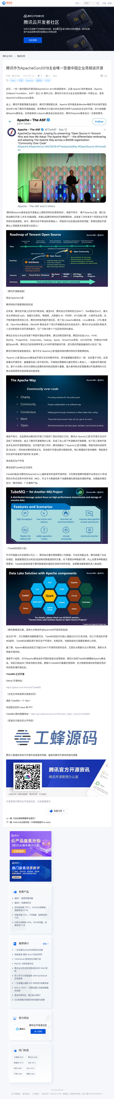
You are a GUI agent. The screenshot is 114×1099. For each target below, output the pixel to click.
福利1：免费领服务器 (23, 898)
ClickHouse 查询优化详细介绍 (27, 959)
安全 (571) (32, 1063)
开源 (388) (18, 1074)
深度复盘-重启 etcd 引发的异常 (28, 954)
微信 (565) (18, 1068)
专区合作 (45, 1094)
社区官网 (33, 40)
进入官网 (38, 1031)
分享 (104, 76)
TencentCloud (57, 1090)
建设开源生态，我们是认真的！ (28, 995)
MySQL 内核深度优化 (23, 963)
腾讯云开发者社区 (38, 1025)
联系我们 (26, 1094)
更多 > (46, 944)
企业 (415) (30, 1068)
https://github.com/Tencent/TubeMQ (23, 687)
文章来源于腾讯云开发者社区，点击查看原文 (28, 801)
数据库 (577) (18, 1063)
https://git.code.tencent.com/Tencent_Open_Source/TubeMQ (60, 713)
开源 (21, 80)
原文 (55, 76)
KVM (47, 80)
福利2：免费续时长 (22, 903)
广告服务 (35, 1094)
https (13, 80)
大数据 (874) (18, 1057)
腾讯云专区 (8, 56)
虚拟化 (39, 80)
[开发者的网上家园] (7, 3)
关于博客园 (15, 1094)
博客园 (65, 1094)
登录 (110, 3)
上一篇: (21, 818)
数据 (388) (30, 1074)
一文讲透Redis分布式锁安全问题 (28, 950)
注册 (104, 3)
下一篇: (28, 822)
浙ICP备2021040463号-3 (92, 1094)
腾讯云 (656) (33, 1057)
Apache (29, 80)
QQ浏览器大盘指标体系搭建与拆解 (29, 999)
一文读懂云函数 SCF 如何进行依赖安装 (31, 983)
